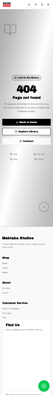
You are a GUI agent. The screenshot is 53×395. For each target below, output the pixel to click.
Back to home (28, 122)
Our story (41, 154)
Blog (15, 159)
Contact (28, 141)
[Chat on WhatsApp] (44, 386)
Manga (5, 272)
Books (4, 263)
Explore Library (28, 131)
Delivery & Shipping (10, 309)
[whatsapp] (44, 385)
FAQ (4, 318)
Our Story (6, 288)
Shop (15, 154)
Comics (5, 268)
